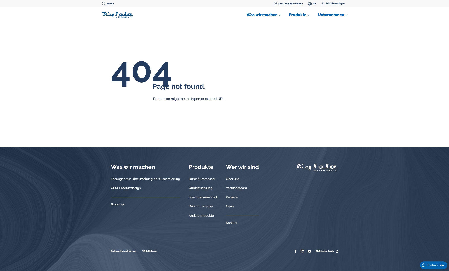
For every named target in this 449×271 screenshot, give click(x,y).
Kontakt (231, 223)
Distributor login (335, 3)
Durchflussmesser (202, 179)
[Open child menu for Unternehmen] (346, 15)
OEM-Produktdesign (126, 188)
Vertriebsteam (236, 188)
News (230, 206)
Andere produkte (201, 216)
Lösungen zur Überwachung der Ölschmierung (145, 179)
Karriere (232, 197)
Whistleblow (149, 251)
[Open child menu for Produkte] (308, 15)
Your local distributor (290, 3)
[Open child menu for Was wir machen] (280, 15)
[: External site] (296, 251)
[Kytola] (117, 15)
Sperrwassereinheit (203, 197)
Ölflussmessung (200, 188)
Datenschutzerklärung (123, 251)
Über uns (232, 179)
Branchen (118, 204)
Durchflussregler (201, 206)
